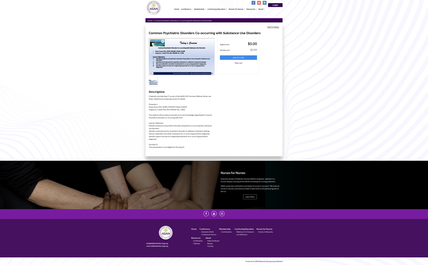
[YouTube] (259, 3)
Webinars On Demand (245, 232)
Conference (205, 229)
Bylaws (210, 243)
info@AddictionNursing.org (157, 243)
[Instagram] (264, 3)
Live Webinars (241, 234)
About (208, 238)
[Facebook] (253, 3)
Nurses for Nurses (264, 229)
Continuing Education (244, 229)
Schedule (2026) (207, 232)
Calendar (196, 243)
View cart (238, 63)
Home (150, 20)
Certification (198, 241)
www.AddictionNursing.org (157, 246)
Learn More (250, 197)
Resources (196, 238)
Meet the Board (213, 241)
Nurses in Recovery (265, 232)
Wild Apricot (260, 261)
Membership (224, 229)
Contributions (226, 232)
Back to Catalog (273, 27)
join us (223, 191)
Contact (210, 246)
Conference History (208, 234)
